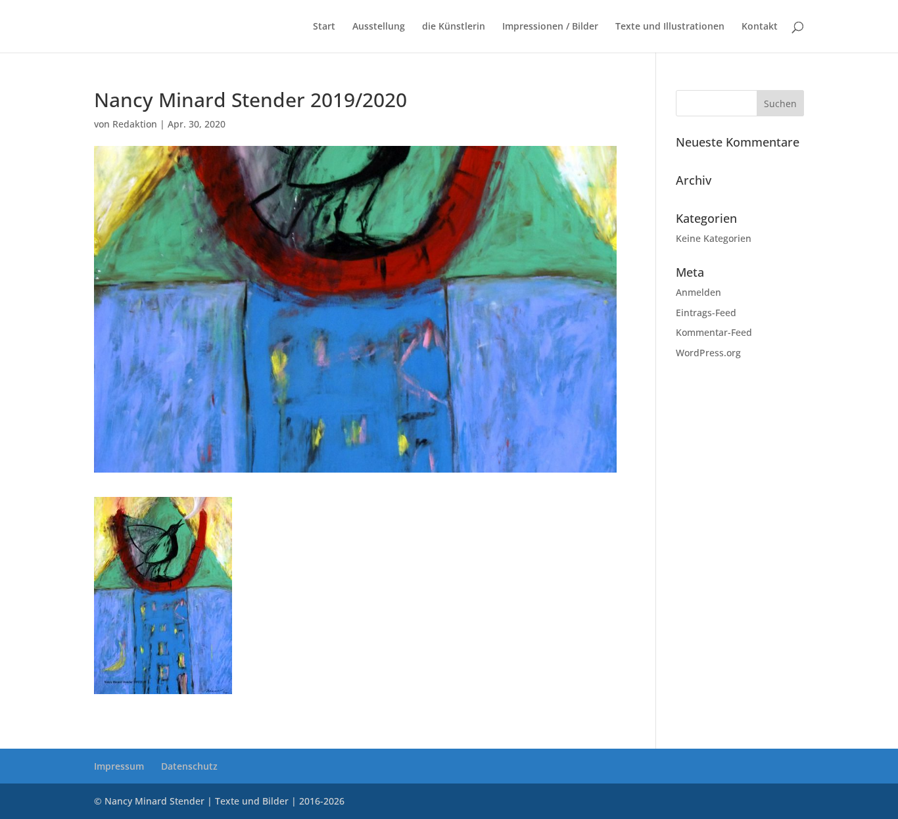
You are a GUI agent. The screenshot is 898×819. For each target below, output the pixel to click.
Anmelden (698, 292)
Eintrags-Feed (706, 312)
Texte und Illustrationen (669, 27)
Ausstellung (378, 27)
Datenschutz (189, 766)
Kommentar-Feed (714, 332)
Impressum (119, 766)
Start (324, 27)
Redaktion (134, 124)
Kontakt (760, 27)
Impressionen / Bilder (550, 27)
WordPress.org (708, 352)
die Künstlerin (453, 27)
